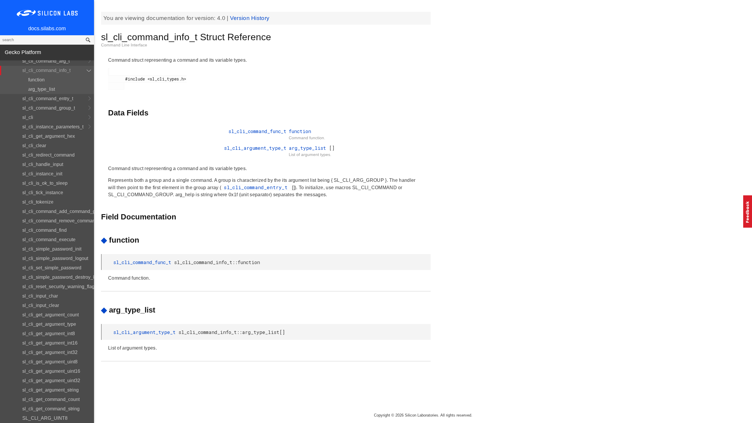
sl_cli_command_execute (48, 239)
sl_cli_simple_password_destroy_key (58, 277)
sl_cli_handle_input (42, 164)
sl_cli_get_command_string (51, 408)
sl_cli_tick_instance (42, 192)
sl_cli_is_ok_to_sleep (45, 183)
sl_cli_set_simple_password (51, 267)
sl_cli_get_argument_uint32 (51, 380)
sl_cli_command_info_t (46, 70)
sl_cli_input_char (40, 295)
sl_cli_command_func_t (257, 131)
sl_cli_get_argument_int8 (48, 333)
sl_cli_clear (34, 145)
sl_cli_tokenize (37, 201)
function (36, 79)
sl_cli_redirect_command (48, 154)
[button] (747, 211)
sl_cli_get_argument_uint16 (51, 371)
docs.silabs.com (47, 28)
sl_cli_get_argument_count (50, 314)
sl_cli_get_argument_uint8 (50, 361)
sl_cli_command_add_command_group (58, 211)
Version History (250, 18)
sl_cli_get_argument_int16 (50, 342)
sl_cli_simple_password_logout (55, 258)
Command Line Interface (124, 45)
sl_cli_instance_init (42, 173)
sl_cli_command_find (44, 230)
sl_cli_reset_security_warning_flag (58, 286)
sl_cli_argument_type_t (255, 148)
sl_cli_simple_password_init (51, 248)
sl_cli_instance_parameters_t (52, 126)
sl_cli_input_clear (40, 305)
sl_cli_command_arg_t (46, 60)
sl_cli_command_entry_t (47, 98)
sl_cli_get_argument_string (50, 389)
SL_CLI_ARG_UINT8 (45, 418)
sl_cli (27, 117)
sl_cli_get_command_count (51, 399)
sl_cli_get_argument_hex (48, 136)
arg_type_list (41, 89)
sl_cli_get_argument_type (49, 324)
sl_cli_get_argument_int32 (50, 352)
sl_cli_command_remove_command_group (58, 220)
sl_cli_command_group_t (48, 107)
